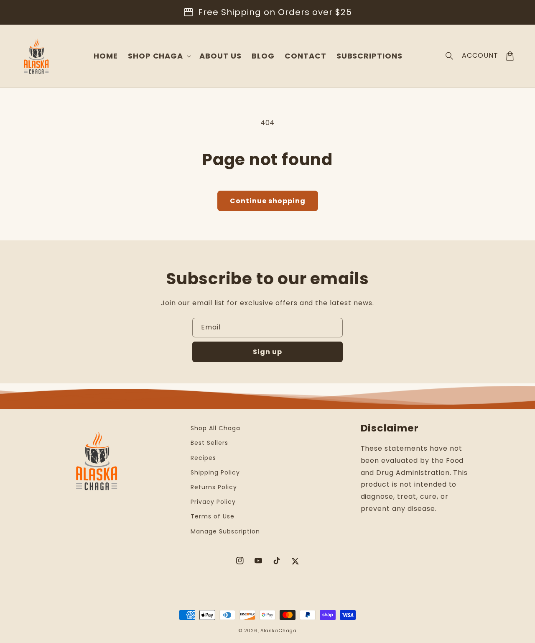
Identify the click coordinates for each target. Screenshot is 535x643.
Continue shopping (268, 201)
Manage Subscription (225, 531)
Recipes (203, 458)
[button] (450, 56)
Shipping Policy (215, 472)
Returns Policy (214, 487)
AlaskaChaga (278, 630)
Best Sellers (209, 443)
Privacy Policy (213, 502)
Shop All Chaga (215, 428)
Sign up (267, 352)
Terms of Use (212, 516)
